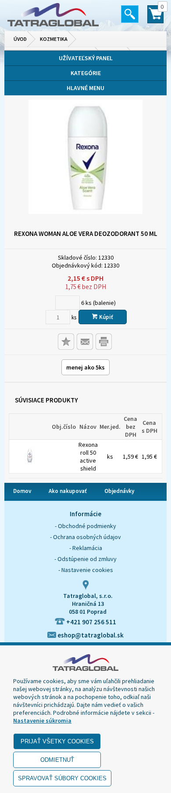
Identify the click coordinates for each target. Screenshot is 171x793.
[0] (155, 18)
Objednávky (119, 491)
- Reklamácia (85, 548)
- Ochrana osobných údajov (85, 537)
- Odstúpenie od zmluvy (85, 559)
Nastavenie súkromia (42, 720)
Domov (22, 491)
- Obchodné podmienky (85, 526)
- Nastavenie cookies (85, 570)
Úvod (20, 39)
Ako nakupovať (68, 491)
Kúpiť (105, 317)
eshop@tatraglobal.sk (90, 635)
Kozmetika (54, 39)
